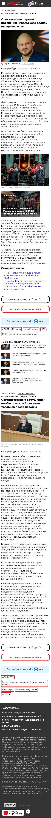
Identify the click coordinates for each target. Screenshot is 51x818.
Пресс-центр (9, 716)
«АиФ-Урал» (28, 64)
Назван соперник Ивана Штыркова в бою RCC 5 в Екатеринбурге (29, 355)
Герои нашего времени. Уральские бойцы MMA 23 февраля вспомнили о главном (29, 346)
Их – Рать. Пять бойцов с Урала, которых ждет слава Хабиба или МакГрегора (22, 276)
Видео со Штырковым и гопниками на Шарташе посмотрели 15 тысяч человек (28, 363)
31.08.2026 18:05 (8, 394)
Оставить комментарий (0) (25, 309)
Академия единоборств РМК (18, 188)
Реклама (7, 712)
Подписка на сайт (24, 712)
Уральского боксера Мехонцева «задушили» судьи (22, 287)
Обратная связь (11, 726)
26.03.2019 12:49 (8, 10)
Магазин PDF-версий (29, 716)
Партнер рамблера (24, 805)
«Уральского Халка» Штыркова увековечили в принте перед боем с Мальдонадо (27, 381)
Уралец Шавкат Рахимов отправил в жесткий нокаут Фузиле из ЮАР (25, 282)
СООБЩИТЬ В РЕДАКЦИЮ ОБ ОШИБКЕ (21, 730)
